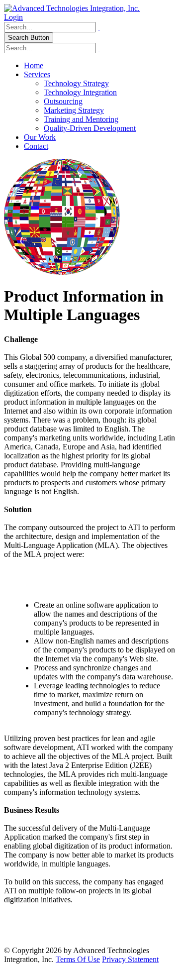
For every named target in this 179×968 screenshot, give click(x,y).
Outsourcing (63, 101)
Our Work (40, 137)
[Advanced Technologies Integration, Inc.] (72, 8)
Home (33, 65)
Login (13, 17)
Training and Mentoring (81, 119)
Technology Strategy (76, 83)
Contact (36, 146)
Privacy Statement (130, 959)
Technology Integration (80, 92)
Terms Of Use (78, 959)
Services (37, 74)
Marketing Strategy (74, 110)
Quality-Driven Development (90, 128)
